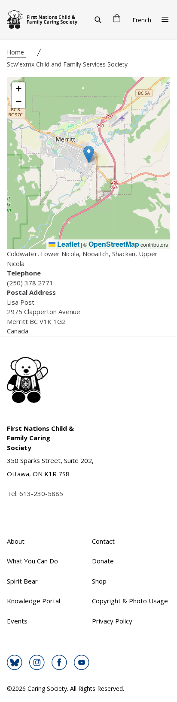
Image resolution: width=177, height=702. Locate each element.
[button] (88, 154)
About (15, 541)
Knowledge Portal (33, 600)
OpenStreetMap (113, 244)
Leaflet (67, 244)
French (141, 20)
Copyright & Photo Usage (130, 600)
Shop (99, 581)
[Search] (98, 19)
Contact (103, 541)
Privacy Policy (112, 621)
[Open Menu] (165, 19)
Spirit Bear (22, 581)
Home (16, 52)
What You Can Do (32, 561)
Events (17, 621)
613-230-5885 (41, 493)
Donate (103, 561)
